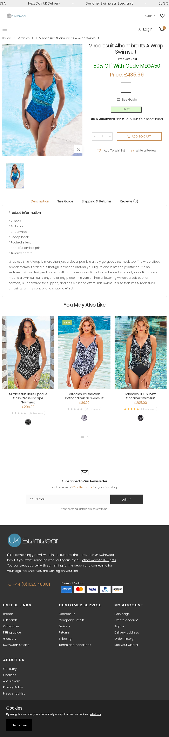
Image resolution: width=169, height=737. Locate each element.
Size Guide (129, 100)
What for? (95, 714)
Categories (11, 626)
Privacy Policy (13, 687)
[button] (82, 437)
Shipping (65, 639)
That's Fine (19, 725)
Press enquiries (14, 693)
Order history (124, 639)
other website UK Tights (99, 560)
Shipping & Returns (96, 201)
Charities (9, 675)
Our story (10, 669)
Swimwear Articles (16, 645)
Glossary (9, 639)
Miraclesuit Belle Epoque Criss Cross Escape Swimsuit (28, 398)
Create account (126, 620)
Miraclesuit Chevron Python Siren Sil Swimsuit (84, 396)
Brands (8, 614)
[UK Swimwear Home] (16, 16)
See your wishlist (126, 645)
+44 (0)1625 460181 (30, 584)
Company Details (71, 620)
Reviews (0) (129, 201)
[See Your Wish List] (163, 16)
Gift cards (10, 620)
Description (40, 201)
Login (148, 29)
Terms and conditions (75, 645)
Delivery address (126, 632)
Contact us (67, 614)
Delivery (64, 626)
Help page (122, 614)
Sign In (119, 626)
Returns (64, 632)
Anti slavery (11, 681)
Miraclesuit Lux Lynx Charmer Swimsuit (140, 396)
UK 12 (126, 109)
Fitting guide (12, 632)
